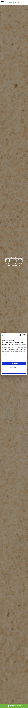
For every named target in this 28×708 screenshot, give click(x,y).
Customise (13, 367)
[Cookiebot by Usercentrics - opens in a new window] (20, 335)
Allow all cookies (14, 363)
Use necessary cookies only (14, 371)
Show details (20, 359)
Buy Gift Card (15, 706)
